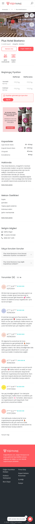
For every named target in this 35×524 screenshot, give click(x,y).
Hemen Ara (9, 49)
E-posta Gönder (10, 235)
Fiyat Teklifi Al (26, 49)
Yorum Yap (5, 435)
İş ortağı (21, 479)
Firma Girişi (22, 469)
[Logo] (13, 3)
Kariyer (20, 483)
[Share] (32, 15)
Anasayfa (5, 9)
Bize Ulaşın (7, 482)
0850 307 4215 (9, 238)
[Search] (31, 4)
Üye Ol (8, 100)
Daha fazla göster (7, 185)
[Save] (26, 15)
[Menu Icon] (3, 4)
